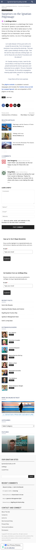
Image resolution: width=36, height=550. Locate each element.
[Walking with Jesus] (6, 136)
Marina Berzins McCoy (15, 355)
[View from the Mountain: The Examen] (6, 145)
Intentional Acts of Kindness (9, 115)
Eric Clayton (12, 332)
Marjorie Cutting (7, 487)
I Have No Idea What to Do (18, 443)
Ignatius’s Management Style (10, 317)
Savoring (15, 491)
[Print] (15, 105)
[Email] (18, 105)
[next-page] (5, 152)
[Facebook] (3, 105)
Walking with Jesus (18, 133)
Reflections (4, 129)
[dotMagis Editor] (3, 21)
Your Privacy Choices (13, 545)
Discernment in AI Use (17, 494)
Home (3, 6)
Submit (7, 258)
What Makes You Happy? (27, 115)
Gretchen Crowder (14, 340)
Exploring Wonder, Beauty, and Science (13, 309)
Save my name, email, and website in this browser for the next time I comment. (16, 221)
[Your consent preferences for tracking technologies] (3, 547)
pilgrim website (9, 84)
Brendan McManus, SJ (18, 126)
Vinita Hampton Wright (16, 386)
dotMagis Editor (11, 21)
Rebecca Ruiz (13, 363)
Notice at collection (8, 548)
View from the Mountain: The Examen (23, 142)
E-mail (5, 248)
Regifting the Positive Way (9, 313)
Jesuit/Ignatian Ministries (11, 6)
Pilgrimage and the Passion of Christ (23, 124)
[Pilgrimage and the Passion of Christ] (6, 127)
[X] (7, 105)
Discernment (18, 440)
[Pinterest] (11, 105)
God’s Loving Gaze (7, 320)
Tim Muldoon (13, 378)
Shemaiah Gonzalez (15, 370)
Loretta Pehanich (14, 348)
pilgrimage (9, 97)
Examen (3, 148)
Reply (9, 167)
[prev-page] (3, 152)
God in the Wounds (7, 305)
